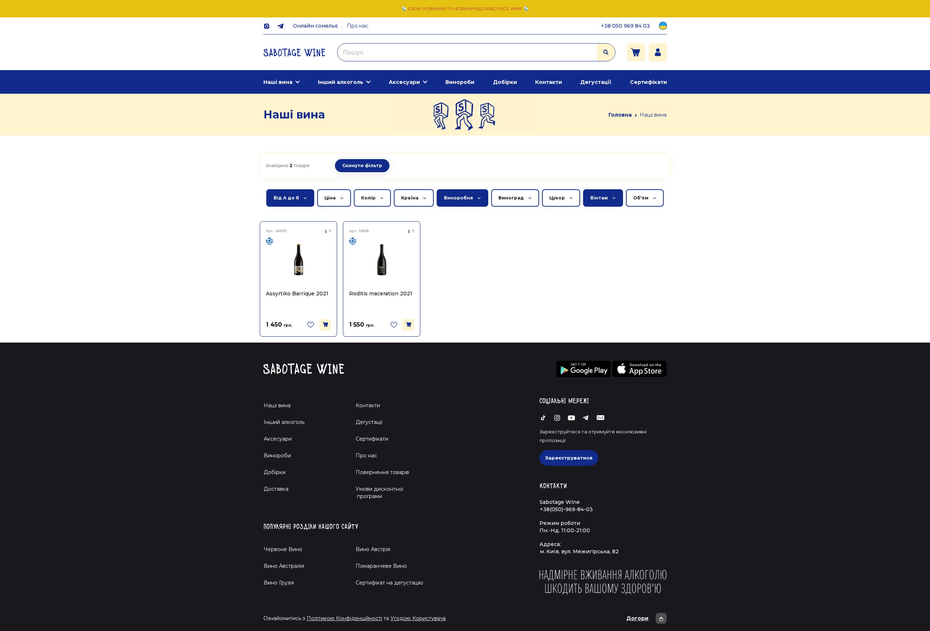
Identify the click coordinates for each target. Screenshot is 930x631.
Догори (637, 618)
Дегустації (595, 82)
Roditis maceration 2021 (380, 293)
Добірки (505, 82)
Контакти (548, 82)
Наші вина (277, 82)
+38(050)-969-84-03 (566, 509)
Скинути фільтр (362, 165)
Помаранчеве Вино (381, 566)
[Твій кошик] (636, 52)
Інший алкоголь (340, 82)
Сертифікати (648, 82)
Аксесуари (404, 82)
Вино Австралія (284, 566)
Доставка (276, 489)
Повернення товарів (382, 472)
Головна (620, 115)
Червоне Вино (283, 549)
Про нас (357, 26)
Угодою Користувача (418, 618)
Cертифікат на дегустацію (389, 582)
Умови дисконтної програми (376, 492)
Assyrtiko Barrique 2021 (297, 293)
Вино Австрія (373, 549)
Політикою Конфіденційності (344, 618)
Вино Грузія (279, 582)
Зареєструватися (569, 458)
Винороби (459, 82)
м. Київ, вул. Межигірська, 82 (579, 551)
